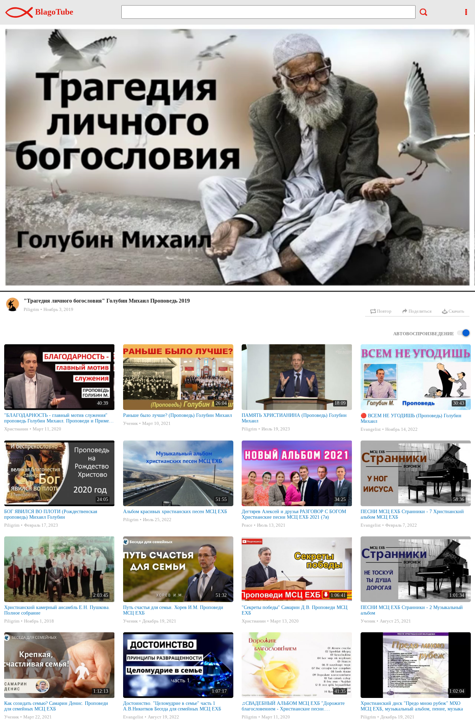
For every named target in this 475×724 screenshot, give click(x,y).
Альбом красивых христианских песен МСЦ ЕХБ (175, 511)
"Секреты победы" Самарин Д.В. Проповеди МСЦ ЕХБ (294, 610)
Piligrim (31, 309)
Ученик (130, 423)
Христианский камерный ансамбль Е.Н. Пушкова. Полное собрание (57, 610)
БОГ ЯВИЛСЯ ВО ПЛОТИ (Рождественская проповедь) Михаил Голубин (50, 514)
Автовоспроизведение (423, 333)
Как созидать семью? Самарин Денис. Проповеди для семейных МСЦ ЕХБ (56, 706)
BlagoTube (53, 11)
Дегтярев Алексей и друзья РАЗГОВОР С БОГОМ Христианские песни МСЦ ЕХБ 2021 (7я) (294, 514)
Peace (247, 525)
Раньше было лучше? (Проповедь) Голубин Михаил (177, 415)
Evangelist (371, 429)
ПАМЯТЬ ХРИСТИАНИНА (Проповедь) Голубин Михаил (294, 418)
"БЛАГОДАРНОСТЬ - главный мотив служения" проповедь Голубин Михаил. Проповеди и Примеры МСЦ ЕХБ (59, 418)
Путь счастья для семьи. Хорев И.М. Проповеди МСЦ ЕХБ (173, 610)
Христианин (16, 428)
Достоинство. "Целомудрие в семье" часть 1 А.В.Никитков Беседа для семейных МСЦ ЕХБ (172, 706)
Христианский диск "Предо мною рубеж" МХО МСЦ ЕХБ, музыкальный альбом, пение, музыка (412, 706)
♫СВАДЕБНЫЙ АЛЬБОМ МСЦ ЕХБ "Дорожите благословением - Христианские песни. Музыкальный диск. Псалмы (293, 706)
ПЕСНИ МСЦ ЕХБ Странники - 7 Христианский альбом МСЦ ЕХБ (412, 514)
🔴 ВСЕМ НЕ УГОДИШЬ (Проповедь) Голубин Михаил (411, 418)
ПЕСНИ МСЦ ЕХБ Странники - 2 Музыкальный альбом (412, 610)
